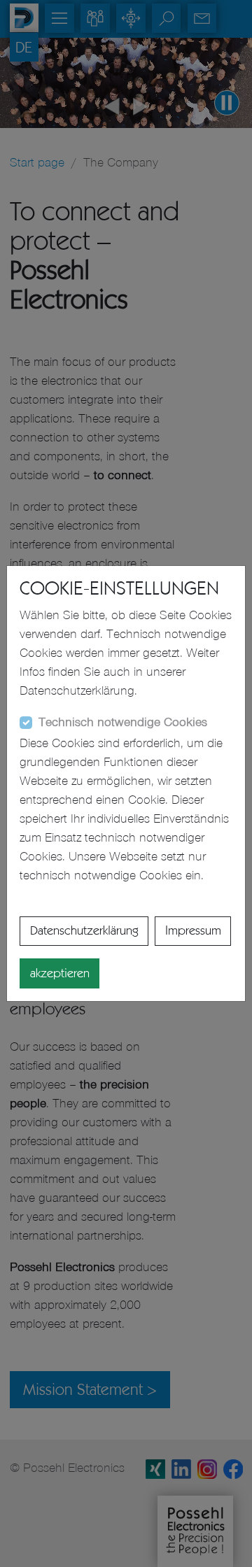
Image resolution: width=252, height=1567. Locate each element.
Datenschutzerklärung (84, 930)
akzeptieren (60, 973)
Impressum (193, 930)
